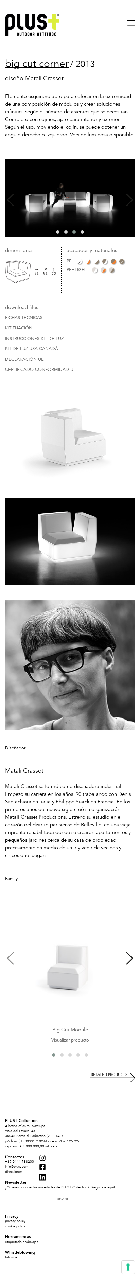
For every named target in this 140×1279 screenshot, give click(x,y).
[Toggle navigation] (128, 23)
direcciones (13, 1171)
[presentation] (10, 200)
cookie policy (15, 1226)
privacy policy (15, 1221)
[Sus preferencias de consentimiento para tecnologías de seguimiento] (128, 1267)
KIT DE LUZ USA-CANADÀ (31, 349)
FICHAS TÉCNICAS (23, 318)
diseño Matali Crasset (34, 78)
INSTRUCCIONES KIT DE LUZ (34, 339)
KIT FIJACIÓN (18, 328)
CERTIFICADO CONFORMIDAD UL (40, 370)
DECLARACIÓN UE (24, 359)
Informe (11, 1257)
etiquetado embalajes (21, 1242)
